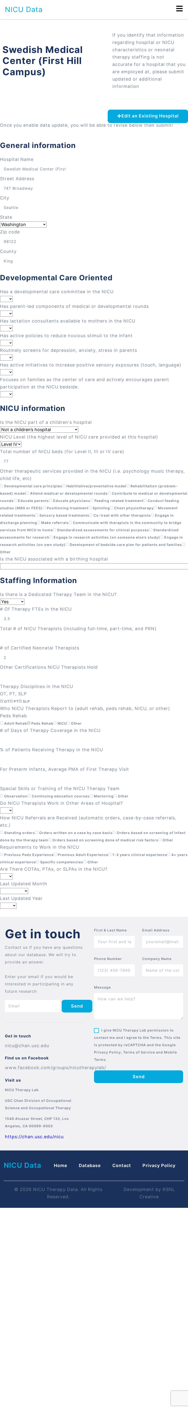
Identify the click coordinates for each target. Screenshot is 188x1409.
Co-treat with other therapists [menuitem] (122, 515)
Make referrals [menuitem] (54, 523)
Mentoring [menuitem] (103, 796)
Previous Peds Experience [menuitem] (28, 855)
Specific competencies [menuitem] (61, 862)
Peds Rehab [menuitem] (41, 723)
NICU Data (24, 9)
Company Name (157, 959)
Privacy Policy (159, 1165)
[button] (148, 116)
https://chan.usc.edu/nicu (34, 1136)
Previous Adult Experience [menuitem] (82, 855)
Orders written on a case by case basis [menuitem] (75, 833)
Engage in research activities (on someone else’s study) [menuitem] (106, 537)
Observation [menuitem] (15, 796)
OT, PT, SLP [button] (13, 693)
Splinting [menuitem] (101, 508)
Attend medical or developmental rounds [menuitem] (68, 493)
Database (90, 1165)
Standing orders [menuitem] (19, 833)
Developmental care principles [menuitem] (32, 486)
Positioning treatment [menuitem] (67, 508)
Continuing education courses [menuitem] (60, 796)
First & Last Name (110, 930)
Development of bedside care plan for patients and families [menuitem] (125, 545)
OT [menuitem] (6, 701)
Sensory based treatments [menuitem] (63, 515)
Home (60, 1165)
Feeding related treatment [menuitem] (118, 501)
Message (102, 987)
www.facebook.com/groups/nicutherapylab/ (55, 1067)
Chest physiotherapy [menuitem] (133, 508)
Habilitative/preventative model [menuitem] (95, 486)
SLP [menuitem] (26, 701)
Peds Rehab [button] (13, 715)
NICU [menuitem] (62, 723)
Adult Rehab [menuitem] (15, 723)
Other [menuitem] (76, 723)
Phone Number (108, 959)
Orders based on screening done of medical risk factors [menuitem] (104, 840)
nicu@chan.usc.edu (27, 1045)
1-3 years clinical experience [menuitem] (139, 855)
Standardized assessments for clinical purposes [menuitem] (102, 530)
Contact (121, 1165)
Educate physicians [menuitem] (71, 501)
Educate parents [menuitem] (33, 501)
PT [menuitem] (16, 701)
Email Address (156, 930)
